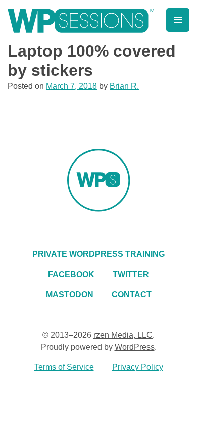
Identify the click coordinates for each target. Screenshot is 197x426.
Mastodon (69, 294)
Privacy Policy (137, 367)
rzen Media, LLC (123, 335)
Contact (132, 294)
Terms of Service (64, 367)
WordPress (135, 347)
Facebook (71, 274)
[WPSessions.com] (81, 20)
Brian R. (124, 86)
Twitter (131, 274)
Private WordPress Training (98, 254)
